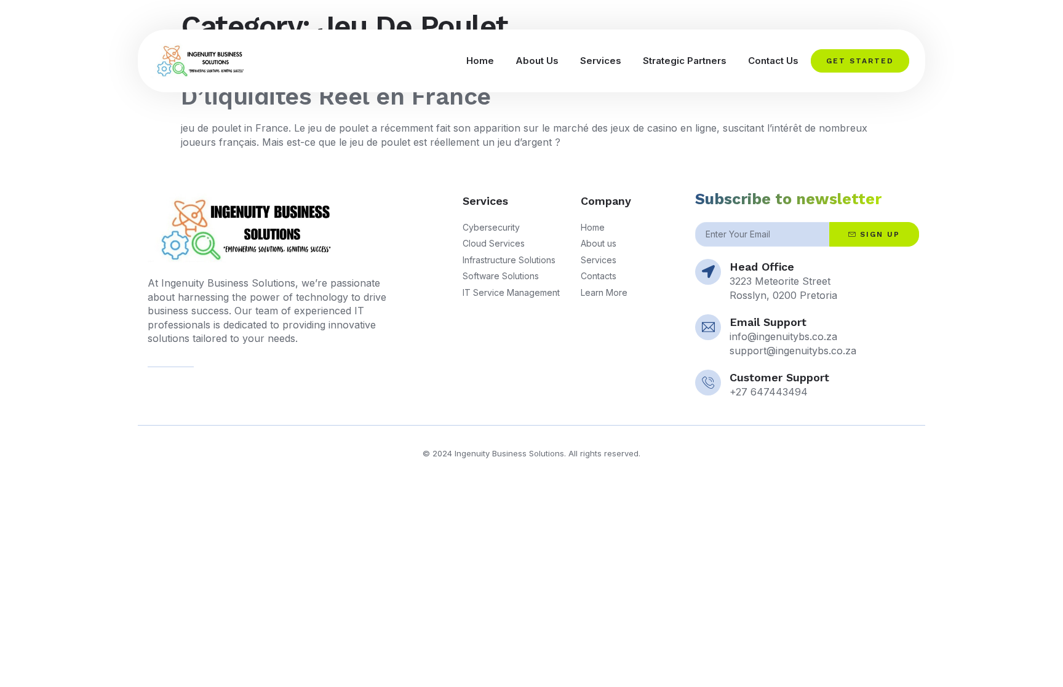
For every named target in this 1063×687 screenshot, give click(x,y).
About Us (537, 60)
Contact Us (773, 60)
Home (480, 60)
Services (600, 60)
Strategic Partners (685, 60)
